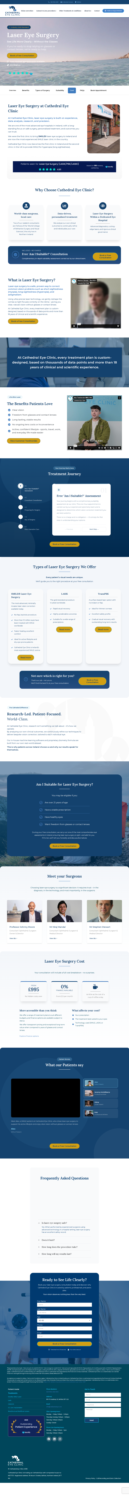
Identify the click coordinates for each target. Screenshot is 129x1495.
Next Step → (94, 529)
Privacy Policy (90, 1478)
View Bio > (13, 938)
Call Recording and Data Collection (108, 1478)
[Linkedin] (54, 1439)
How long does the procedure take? (58, 1247)
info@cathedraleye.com (54, 1407)
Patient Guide (13, 1389)
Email (39, 1333)
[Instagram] (59, 1439)
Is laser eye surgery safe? (52, 1223)
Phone (40, 1325)
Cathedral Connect (68, 2)
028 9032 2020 (54, 2)
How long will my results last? (54, 1254)
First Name (41, 1301)
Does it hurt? (46, 1240)
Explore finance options (29, 1036)
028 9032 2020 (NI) (52, 1392)
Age (38, 1317)
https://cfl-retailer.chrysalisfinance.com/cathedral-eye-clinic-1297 (65, 1382)
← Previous (69, 529)
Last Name (41, 1309)
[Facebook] (48, 1439)
